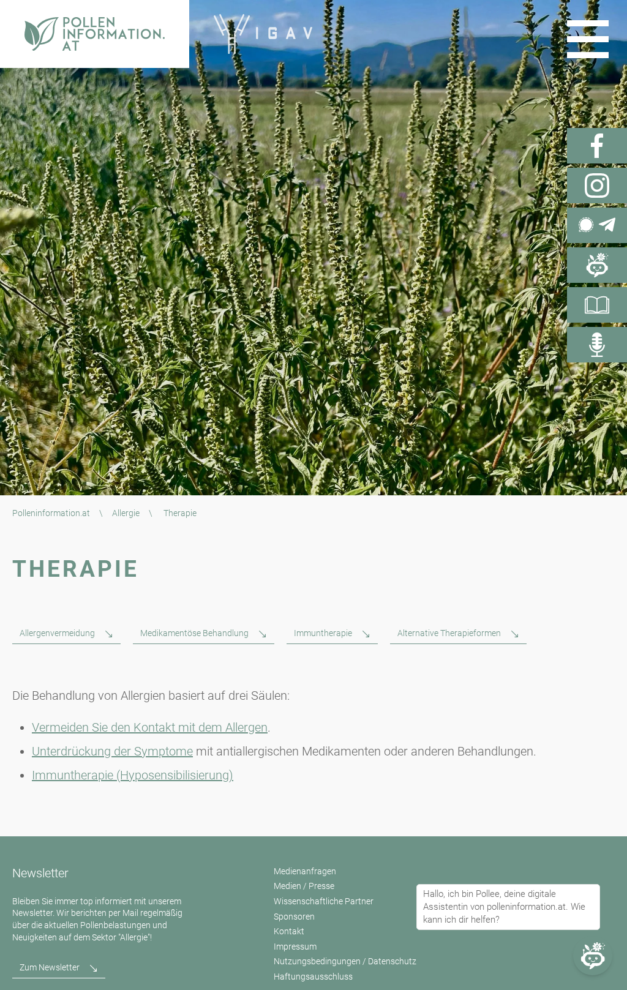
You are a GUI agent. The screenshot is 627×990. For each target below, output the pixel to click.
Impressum (295, 946)
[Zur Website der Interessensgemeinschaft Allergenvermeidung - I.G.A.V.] (263, 34)
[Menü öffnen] (588, 39)
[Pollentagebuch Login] (597, 305)
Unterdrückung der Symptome (112, 751)
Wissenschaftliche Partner (324, 901)
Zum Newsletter (50, 967)
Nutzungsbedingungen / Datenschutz (345, 961)
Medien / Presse (304, 886)
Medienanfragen (305, 871)
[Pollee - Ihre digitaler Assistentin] (597, 265)
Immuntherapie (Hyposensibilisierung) (132, 775)
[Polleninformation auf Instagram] (597, 185)
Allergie (126, 513)
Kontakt (289, 931)
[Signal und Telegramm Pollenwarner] (597, 225)
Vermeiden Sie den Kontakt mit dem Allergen (150, 727)
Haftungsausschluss (313, 976)
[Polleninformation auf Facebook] (597, 145)
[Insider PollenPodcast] (597, 344)
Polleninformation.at (51, 513)
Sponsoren (294, 916)
